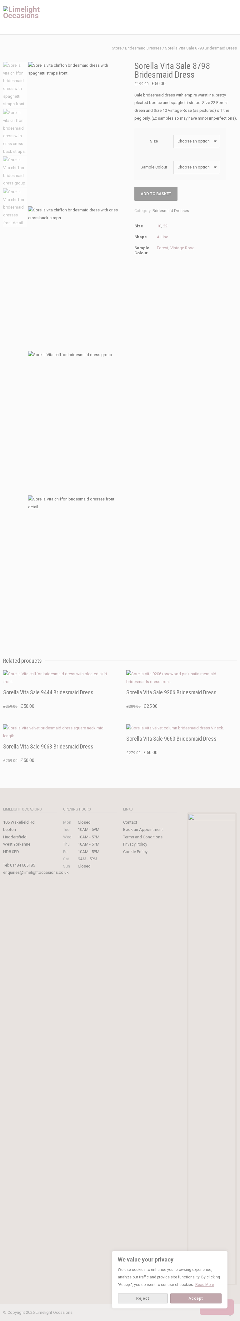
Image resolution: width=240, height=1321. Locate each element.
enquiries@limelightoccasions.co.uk (36, 872)
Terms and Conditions (142, 837)
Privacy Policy (135, 844)
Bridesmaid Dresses (143, 48)
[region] (170, 1279)
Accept (195, 1298)
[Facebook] (180, 1313)
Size (154, 141)
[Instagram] (193, 1313)
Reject (142, 1298)
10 (159, 226)
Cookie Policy (135, 851)
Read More (204, 1284)
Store (117, 48)
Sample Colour (154, 167)
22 (165, 226)
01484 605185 (22, 865)
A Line (162, 237)
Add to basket (156, 193)
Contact (130, 822)
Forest (162, 248)
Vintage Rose (182, 248)
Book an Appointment (143, 829)
